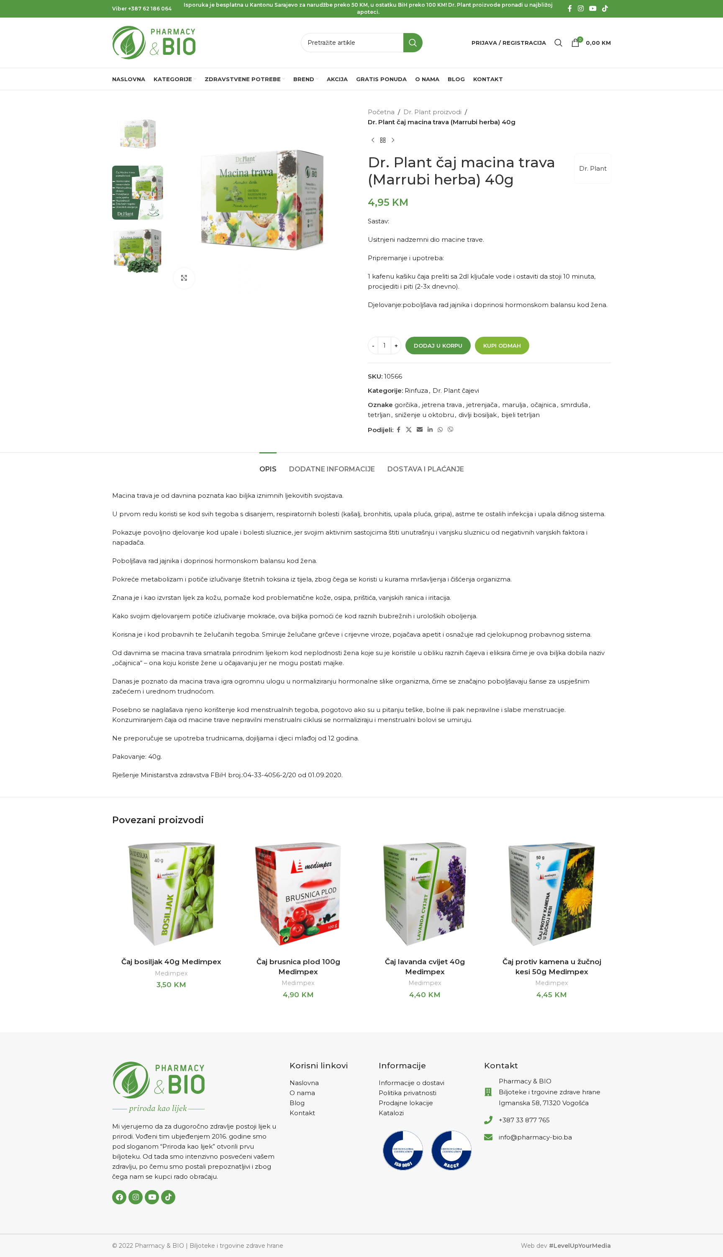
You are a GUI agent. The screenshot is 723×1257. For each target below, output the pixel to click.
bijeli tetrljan (520, 415)
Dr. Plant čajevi (456, 390)
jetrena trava (442, 405)
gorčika (406, 405)
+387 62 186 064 (150, 8)
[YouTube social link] (592, 8)
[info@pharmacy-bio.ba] (488, 1137)
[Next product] (393, 141)
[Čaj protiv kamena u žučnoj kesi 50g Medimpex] (551, 894)
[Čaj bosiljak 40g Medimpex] (171, 894)
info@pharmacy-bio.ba (535, 1137)
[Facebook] (119, 1197)
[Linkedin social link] (430, 429)
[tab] (268, 465)
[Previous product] (373, 141)
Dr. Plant (593, 168)
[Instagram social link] (580, 8)
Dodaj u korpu (438, 345)
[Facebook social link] (570, 8)
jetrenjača (482, 405)
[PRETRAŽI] (413, 42)
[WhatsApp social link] (440, 429)
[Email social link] (419, 429)
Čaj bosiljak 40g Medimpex (171, 961)
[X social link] (408, 429)
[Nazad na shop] (383, 141)
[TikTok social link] (605, 8)
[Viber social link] (450, 429)
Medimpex (171, 973)
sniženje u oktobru (424, 415)
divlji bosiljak (478, 415)
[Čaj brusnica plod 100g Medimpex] (298, 894)
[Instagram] (135, 1197)
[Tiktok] (168, 1197)
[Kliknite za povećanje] (184, 278)
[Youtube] (152, 1197)
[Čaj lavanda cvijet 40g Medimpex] (425, 894)
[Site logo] (154, 42)
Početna (381, 112)
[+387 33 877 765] (488, 1120)
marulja (514, 405)
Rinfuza (416, 390)
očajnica (543, 405)
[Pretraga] (558, 42)
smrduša (574, 405)
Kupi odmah (502, 345)
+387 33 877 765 (524, 1120)
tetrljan (379, 415)
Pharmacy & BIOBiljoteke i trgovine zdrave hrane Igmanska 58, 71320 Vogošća (549, 1092)
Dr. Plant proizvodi (432, 112)
